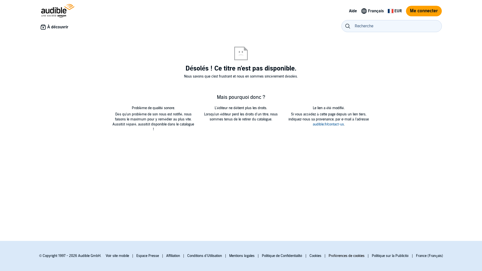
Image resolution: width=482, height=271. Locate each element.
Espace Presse (147, 256)
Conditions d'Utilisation (204, 256)
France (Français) (429, 256)
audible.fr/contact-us (328, 124)
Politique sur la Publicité (390, 256)
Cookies (315, 256)
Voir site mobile (117, 256)
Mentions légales (242, 256)
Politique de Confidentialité (282, 256)
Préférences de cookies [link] (347, 256)
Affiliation (173, 256)
